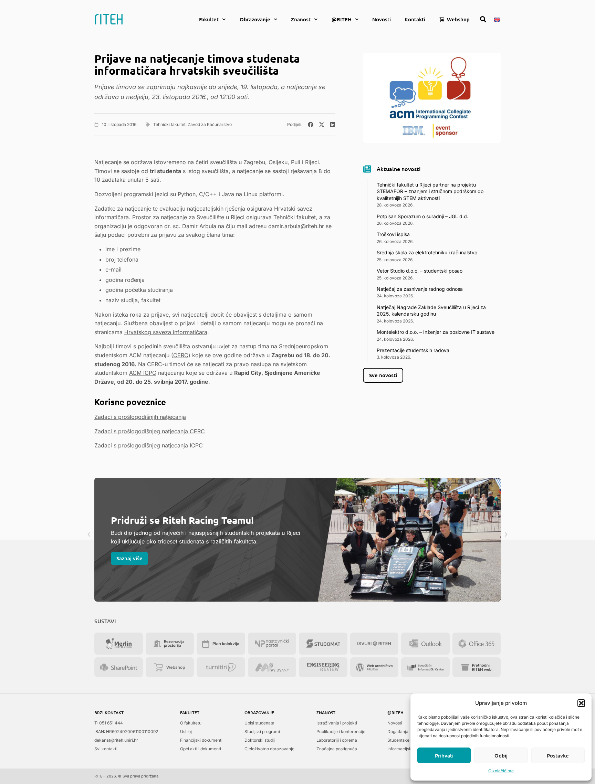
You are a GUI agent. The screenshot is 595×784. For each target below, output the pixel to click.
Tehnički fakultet (169, 124)
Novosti (381, 19)
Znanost (301, 19)
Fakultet (209, 19)
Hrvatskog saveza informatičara (165, 332)
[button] (581, 703)
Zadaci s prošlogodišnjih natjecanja (140, 416)
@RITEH (342, 19)
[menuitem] (497, 19)
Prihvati (444, 755)
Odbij (501, 755)
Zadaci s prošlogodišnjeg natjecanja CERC (149, 431)
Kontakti (415, 19)
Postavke (558, 755)
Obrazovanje (255, 19)
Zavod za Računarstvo (210, 124)
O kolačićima (501, 770)
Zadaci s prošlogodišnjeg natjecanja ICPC (148, 445)
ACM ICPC (142, 372)
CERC (180, 355)
